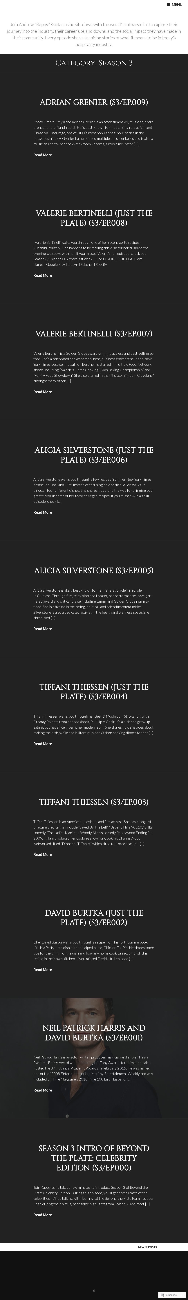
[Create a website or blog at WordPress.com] (94, 1290)
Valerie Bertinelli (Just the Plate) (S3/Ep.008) (94, 218)
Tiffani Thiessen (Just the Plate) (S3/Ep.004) (94, 692)
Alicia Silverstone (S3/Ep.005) (94, 571)
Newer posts (147, 1247)
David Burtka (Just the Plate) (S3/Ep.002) (94, 918)
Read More (42, 155)
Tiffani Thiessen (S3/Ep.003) (94, 802)
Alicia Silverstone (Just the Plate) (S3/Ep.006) (94, 455)
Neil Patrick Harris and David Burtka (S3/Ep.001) (94, 1033)
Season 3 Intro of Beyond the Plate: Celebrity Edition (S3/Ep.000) (94, 1158)
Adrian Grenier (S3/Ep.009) (94, 102)
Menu (176, 4)
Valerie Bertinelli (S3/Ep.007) (94, 334)
